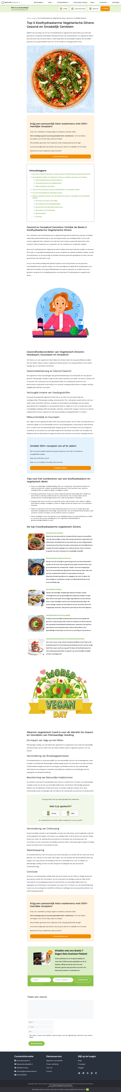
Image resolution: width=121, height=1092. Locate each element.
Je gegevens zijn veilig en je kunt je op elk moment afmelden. (60, 984)
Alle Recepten (38, 2)
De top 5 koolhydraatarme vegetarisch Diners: (47, 193)
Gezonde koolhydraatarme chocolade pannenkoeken (65, 639)
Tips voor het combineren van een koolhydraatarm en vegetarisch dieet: (56, 189)
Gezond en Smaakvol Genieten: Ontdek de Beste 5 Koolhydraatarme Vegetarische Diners (61, 174)
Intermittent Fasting (80, 2)
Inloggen (81, 1068)
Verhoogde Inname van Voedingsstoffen (48, 183)
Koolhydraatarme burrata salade (58, 615)
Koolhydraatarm (62, 2)
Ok (87, 1089)
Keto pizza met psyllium (54, 533)
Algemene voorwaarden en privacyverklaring (62, 1085)
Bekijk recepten (61, 468)
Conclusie (38, 216)
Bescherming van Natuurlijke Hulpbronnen (49, 207)
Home (29, 18)
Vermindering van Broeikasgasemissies (47, 204)
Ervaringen (115, 2)
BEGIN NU (106, 8)
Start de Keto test (61, 156)
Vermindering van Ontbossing (45, 210)
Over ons (49, 1068)
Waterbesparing (40, 213)
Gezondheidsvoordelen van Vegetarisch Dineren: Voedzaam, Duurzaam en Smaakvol (59, 177)
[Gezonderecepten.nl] (10, 2)
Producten (103, 2)
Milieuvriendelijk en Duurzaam (44, 186)
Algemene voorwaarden (54, 1061)
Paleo (92, 2)
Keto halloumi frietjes (53, 589)
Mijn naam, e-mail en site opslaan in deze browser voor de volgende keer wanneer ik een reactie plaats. (60, 1036)
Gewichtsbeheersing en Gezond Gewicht (48, 180)
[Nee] (119, 1089)
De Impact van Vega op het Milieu (46, 200)
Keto (50, 2)
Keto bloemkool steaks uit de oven (58, 558)
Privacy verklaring (52, 1064)
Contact (49, 1071)
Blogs (34, 18)
